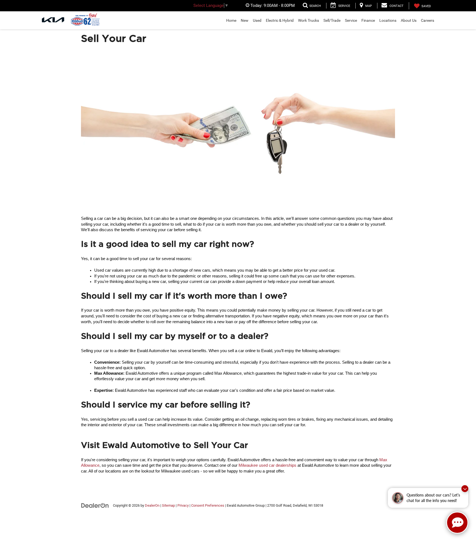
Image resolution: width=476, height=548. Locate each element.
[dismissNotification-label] (464, 488)
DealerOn (152, 505)
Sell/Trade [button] (331, 20)
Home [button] (231, 20)
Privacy (183, 505)
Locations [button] (387, 20)
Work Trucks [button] (308, 20)
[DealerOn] (95, 505)
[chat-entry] (457, 523)
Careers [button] (427, 20)
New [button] (244, 20)
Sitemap (168, 505)
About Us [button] (408, 20)
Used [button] (257, 20)
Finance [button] (368, 20)
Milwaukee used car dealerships (267, 465)
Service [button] (351, 20)
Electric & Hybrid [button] (280, 20)
